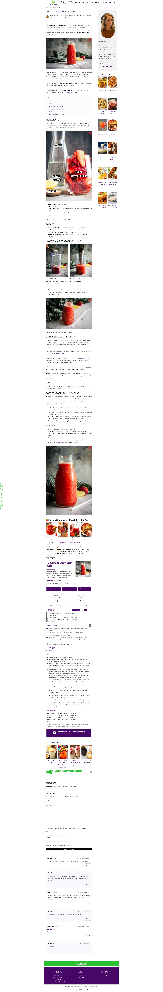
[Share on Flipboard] (1, 496)
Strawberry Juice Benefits (55, 109)
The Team (81, 977)
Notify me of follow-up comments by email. (58, 845)
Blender (51, 650)
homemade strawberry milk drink (67, 92)
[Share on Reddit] (1, 504)
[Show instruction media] (87, 625)
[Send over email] (1, 501)
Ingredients (51, 101)
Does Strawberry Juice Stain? (56, 114)
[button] (47, 580)
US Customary (75, 610)
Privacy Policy (58, 975)
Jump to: (51, 98)
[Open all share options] (1, 507)
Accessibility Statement (58, 982)
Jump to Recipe (69, 23)
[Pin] (90, 39)
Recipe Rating (50, 800)
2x (87, 610)
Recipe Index (71, 2)
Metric (81, 610)
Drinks (58, 7)
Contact (105, 975)
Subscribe (95, 2)
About (81, 975)
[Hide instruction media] (90, 625)
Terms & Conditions (57, 977)
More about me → (107, 66)
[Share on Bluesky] (1, 493)
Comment (49, 805)
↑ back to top (81, 963)
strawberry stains (66, 399)
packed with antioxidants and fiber (76, 358)
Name (48, 831)
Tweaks (50, 103)
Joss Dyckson (50, 569)
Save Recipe (85, 589)
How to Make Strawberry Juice (57, 106)
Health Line (60, 353)
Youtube (77, 733)
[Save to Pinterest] (1, 484)
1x (85, 610)
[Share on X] (1, 490)
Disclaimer (58, 979)
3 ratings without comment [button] (70, 786)
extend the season (61, 442)
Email (48, 837)
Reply (88, 865)
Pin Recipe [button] (71, 589)
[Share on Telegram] (1, 498)
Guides (77, 2)
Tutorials (86, 2)
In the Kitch (48, 7)
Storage (50, 111)
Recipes (54, 7)
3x (90, 610)
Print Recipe (54, 589)
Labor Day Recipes (63, 2)
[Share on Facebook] (1, 487)
